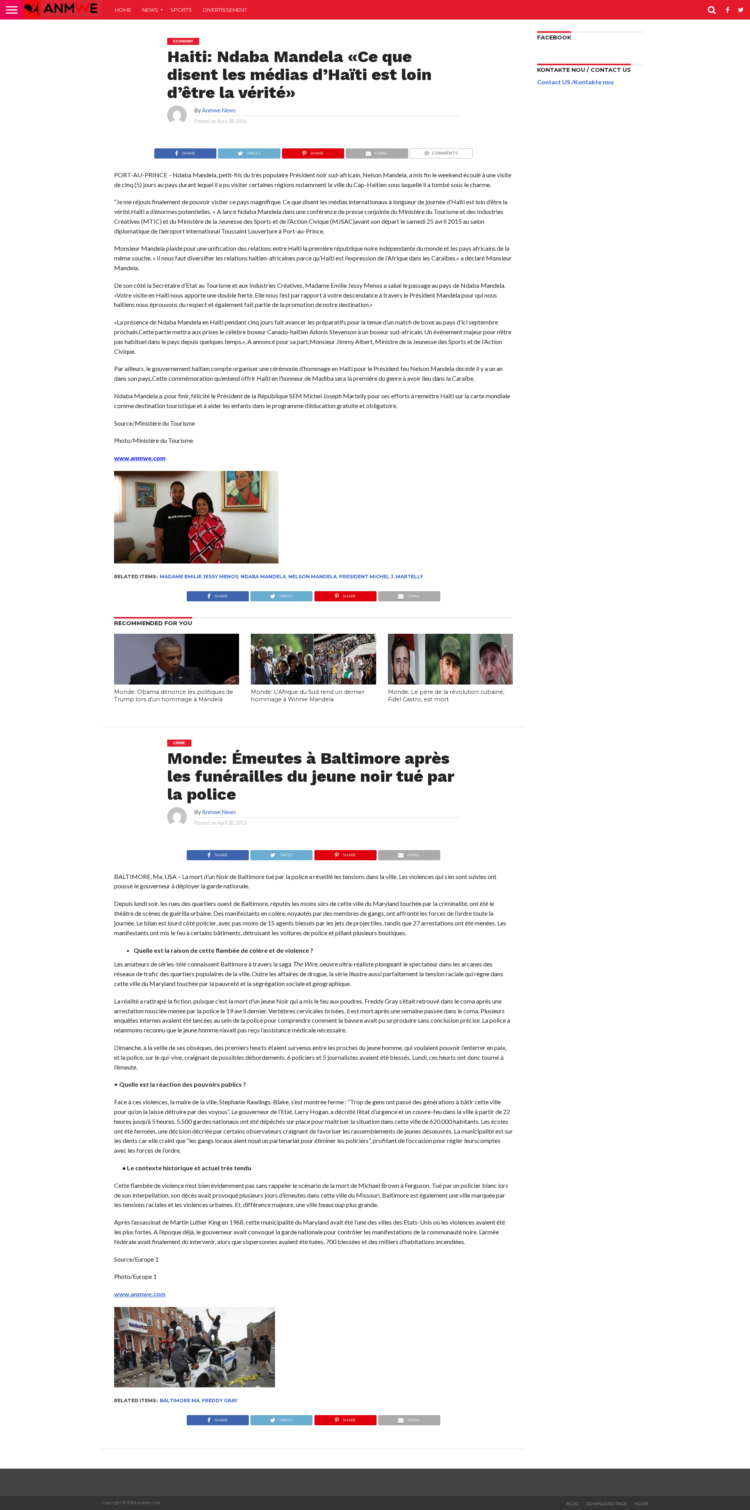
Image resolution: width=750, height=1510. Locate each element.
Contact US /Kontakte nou (575, 82)
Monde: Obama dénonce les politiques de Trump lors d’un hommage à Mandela (173, 695)
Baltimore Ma (180, 1400)
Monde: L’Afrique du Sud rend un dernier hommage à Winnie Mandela (307, 695)
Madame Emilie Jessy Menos (199, 576)
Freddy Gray (220, 1400)
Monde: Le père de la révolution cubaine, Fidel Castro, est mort (446, 695)
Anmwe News (219, 110)
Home (123, 10)
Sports (181, 10)
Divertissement (225, 10)
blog (572, 1503)
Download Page (606, 1503)
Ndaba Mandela (263, 576)
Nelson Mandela (312, 576)
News (150, 10)
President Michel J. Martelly (381, 576)
